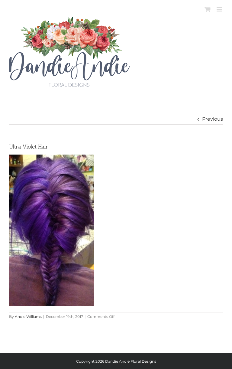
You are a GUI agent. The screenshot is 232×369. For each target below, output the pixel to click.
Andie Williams (28, 316)
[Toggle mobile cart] (208, 9)
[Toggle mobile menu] (220, 9)
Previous (212, 119)
